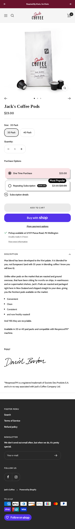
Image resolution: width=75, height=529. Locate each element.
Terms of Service (12, 420)
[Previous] (5, 98)
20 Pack (11, 132)
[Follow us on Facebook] (8, 477)
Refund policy (10, 426)
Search (7, 414)
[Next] (69, 98)
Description (11, 254)
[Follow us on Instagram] (16, 477)
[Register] (55, 455)
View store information (18, 241)
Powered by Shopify (28, 489)
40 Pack (27, 132)
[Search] (12, 15)
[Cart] (69, 15)
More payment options (37, 226)
